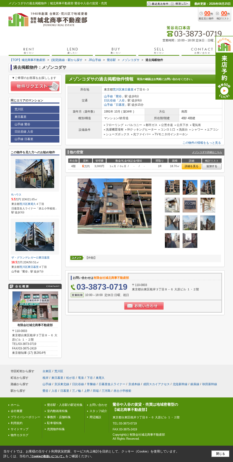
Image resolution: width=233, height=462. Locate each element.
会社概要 (17, 411)
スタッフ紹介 (98, 411)
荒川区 (117, 89)
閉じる (220, 453)
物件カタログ (19, 435)
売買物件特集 (56, 429)
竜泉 (81, 377)
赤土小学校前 (122, 390)
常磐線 (91, 384)
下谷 (90, 377)
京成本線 (134, 384)
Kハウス (16, 194)
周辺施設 (95, 417)
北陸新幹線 (180, 384)
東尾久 (32, 204)
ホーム (15, 405)
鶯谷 (119, 96)
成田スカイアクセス (156, 384)
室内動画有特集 (57, 411)
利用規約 (17, 423)
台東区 (47, 371)
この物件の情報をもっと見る (201, 142)
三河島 (106, 390)
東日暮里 (128, 89)
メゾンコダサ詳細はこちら (207, 152)
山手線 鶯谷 (22, 124)
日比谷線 (110, 100)
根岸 (45, 377)
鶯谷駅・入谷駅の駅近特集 (65, 405)
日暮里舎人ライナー (112, 384)
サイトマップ (19, 429)
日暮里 (120, 104)
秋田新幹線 (209, 384)
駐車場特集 (54, 423)
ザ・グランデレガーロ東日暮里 (30, 257)
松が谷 (70, 377)
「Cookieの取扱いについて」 (47, 456)
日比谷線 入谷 (24, 131)
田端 (96, 390)
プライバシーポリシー (25, 417)
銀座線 (194, 384)
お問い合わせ (98, 405)
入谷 (122, 100)
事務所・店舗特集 (59, 417)
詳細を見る (191, 166)
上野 (87, 390)
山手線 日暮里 (24, 139)
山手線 (108, 96)
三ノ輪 (76, 390)
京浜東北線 (61, 384)
